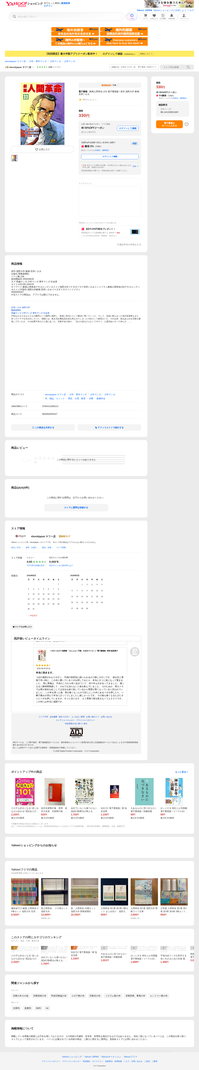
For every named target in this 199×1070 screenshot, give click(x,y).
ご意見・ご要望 (150, 1061)
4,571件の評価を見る (36, 565)
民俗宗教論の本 (59, 995)
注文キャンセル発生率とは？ (61, 565)
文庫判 (16, 1008)
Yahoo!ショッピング (72, 1056)
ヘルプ (190, 10)
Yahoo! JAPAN (144, 10)
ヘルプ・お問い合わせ (133, 1061)
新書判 (28, 1008)
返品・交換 (46, 547)
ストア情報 (61, 547)
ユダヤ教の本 (78, 995)
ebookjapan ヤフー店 (15, 61)
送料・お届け (31, 547)
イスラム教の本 (113, 995)
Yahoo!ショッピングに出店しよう (169, 10)
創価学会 (101, 398)
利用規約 (86, 1061)
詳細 (134, 166)
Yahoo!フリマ (130, 1056)
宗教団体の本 (39, 995)
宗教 (91, 398)
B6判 (38, 1008)
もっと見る (180, 772)
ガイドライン (97, 1061)
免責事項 (109, 1061)
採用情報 (118, 1061)
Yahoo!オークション (111, 1056)
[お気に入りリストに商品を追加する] (186, 124)
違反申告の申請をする (130, 244)
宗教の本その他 (20, 995)
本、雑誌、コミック (55, 398)
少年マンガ (55, 61)
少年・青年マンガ (38, 61)
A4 (47, 1008)
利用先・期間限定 (102, 150)
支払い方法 (16, 547)
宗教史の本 (95, 995)
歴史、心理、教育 (77, 398)
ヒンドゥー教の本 (159, 995)
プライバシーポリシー (51, 1061)
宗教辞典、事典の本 (135, 995)
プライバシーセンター (71, 1061)
